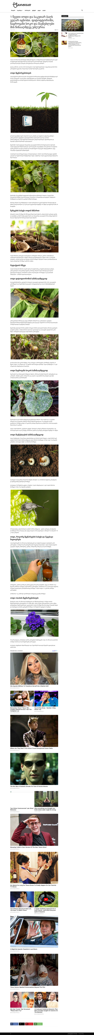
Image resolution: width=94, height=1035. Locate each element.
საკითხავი (19, 10)
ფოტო (44, 10)
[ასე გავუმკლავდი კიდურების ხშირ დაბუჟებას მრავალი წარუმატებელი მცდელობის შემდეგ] (64, 35)
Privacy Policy (81, 1033)
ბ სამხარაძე (64, 30)
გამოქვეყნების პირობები (72, 1033)
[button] (82, 10)
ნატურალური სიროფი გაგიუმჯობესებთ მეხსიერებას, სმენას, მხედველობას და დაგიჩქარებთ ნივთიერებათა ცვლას (74, 44)
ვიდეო (39, 10)
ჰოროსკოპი (27, 10)
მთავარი (13, 10)
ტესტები (34, 10)
